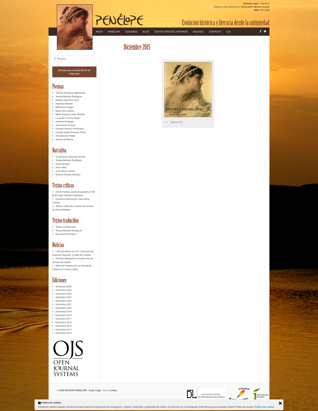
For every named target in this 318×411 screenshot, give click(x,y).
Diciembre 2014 (64, 329)
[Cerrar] (280, 403)
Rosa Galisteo (63, 163)
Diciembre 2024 (64, 293)
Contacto (215, 31)
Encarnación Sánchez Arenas (70, 156)
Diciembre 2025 (64, 289)
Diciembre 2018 (64, 315)
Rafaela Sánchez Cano (67, 99)
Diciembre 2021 (64, 304)
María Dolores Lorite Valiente (70, 114)
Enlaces (198, 31)
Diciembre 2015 (64, 325)
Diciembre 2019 (64, 311)
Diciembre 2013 (64, 332)
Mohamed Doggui (65, 107)
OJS (228, 31)
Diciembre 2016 (64, 322)
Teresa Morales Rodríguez (69, 96)
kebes (114, 390)
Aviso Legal (95, 390)
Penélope (114, 31)
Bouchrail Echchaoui (66, 233)
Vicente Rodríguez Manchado (70, 92)
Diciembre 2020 (64, 307)
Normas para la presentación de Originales (74, 71)
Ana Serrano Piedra (65, 135)
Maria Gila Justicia (65, 110)
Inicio (99, 31)
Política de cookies (265, 406)
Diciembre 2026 (64, 286)
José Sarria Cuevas (65, 125)
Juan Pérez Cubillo (65, 170)
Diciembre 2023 (64, 297)
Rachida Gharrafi (64, 103)
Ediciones (131, 31)
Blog (146, 31)
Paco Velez (61, 167)
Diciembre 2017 (64, 318)
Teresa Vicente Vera (66, 226)
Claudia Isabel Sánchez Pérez (71, 132)
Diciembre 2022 (64, 300)
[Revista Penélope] (119, 19)
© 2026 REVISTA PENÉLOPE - (73, 390)
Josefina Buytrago (65, 121)
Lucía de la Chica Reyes (68, 117)
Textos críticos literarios (171, 31)
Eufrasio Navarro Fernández (70, 128)
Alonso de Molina (64, 139)
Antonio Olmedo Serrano (68, 174)
